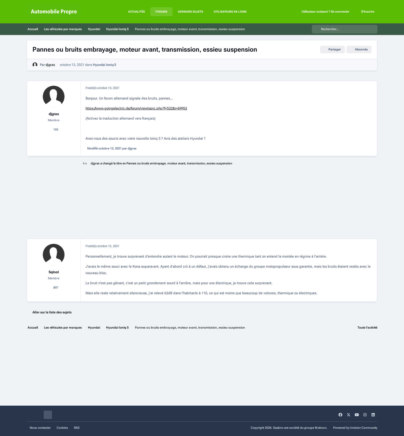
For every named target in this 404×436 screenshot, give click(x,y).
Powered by (355, 427)
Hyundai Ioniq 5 (104, 65)
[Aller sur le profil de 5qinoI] (54, 255)
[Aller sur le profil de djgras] (34, 64)
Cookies (62, 427)
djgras (50, 65)
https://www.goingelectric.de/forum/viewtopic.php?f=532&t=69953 (136, 108)
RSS (76, 427)
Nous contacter (40, 427)
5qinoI (54, 272)
